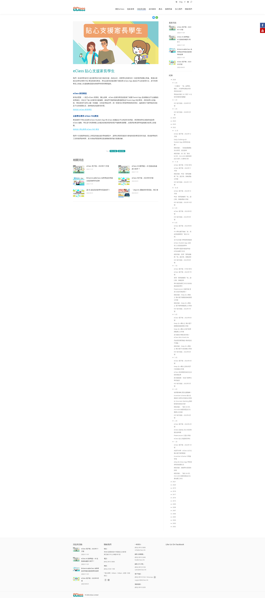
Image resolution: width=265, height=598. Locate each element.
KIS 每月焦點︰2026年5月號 (182, 104)
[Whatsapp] (154, 577)
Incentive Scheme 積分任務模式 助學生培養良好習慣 (183, 396)
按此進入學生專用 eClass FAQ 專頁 (86, 129)
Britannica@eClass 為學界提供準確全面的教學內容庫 (99, 179)
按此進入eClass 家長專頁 (82, 109)
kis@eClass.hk (140, 560)
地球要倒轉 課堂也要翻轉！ (183, 392)
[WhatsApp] (156, 17)
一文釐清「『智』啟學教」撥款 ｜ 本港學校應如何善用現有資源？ (182, 88)
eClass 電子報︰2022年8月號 (183, 227)
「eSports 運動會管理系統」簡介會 (145, 190)
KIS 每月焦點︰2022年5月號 (182, 384)
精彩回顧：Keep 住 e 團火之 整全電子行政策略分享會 (183, 347)
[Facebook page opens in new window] (185, 2)
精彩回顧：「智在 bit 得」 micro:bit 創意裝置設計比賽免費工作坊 (182, 475)
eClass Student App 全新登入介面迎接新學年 (182, 244)
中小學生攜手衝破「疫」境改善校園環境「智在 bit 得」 (182, 234)
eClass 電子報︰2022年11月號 (182, 169)
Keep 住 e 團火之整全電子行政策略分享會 (182, 367)
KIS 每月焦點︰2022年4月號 (182, 416)
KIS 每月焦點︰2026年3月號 (182, 113)
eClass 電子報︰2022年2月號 (183, 425)
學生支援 (113, 151)
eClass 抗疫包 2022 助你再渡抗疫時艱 (183, 431)
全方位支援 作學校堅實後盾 (183, 240)
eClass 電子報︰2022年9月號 (183, 212)
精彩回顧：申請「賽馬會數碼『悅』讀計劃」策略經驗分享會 (182, 176)
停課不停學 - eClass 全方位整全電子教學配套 (183, 452)
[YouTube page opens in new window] (188, 2)
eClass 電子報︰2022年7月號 (183, 273)
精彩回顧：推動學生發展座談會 (182, 469)
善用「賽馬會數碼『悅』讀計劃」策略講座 (182, 279)
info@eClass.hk (140, 550)
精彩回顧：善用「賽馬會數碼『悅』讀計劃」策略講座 (182, 255)
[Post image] (78, 169)
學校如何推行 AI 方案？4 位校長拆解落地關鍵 (183, 95)
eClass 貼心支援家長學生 (182, 439)
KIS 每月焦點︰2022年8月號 (182, 261)
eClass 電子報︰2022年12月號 (182, 135)
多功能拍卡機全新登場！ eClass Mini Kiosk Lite (182, 336)
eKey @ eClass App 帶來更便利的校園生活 (183, 463)
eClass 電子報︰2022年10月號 (182, 192)
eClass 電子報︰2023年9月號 (142, 178)
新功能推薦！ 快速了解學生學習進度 (183, 379)
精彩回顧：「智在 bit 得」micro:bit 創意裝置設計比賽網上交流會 (182, 409)
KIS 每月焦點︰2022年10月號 (183, 203)
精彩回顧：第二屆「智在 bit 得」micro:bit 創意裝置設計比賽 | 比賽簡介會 (183, 156)
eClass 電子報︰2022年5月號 (183, 362)
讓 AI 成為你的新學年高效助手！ (98, 190)
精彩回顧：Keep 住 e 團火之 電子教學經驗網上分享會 (183, 304)
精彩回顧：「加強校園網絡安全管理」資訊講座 (182, 149)
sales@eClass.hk (140, 570)
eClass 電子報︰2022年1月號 (183, 446)
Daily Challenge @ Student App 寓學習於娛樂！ (182, 142)
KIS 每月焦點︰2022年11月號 (183, 183)
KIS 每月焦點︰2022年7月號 (182, 310)
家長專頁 (121, 151)
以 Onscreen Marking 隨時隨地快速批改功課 (183, 402)
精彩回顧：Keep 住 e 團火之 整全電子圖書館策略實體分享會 (183, 297)
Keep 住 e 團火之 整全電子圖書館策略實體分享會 (183, 324)
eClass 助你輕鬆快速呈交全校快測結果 (183, 373)
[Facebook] (153, 17)
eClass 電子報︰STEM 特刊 (183, 165)
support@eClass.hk (141, 580)
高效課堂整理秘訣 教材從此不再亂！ (183, 341)
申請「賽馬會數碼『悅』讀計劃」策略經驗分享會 (182, 198)
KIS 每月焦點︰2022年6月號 (182, 353)
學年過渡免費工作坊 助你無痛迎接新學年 (183, 284)
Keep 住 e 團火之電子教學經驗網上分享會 (182, 330)
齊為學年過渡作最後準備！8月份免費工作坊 (182, 250)
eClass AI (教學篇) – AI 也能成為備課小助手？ (144, 167)
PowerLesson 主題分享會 (182, 435)
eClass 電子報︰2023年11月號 (97, 166)
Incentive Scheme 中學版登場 (182, 457)
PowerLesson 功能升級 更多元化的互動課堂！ (182, 290)
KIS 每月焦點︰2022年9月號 (182, 218)
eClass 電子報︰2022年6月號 (183, 319)
